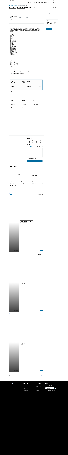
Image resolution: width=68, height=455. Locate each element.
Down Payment (23, 181)
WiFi (33, 103)
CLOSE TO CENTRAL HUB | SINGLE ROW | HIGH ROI (28, 221)
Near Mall (23, 99)
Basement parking (13, 101)
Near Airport (12, 107)
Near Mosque (24, 101)
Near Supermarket (24, 103)
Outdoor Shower (24, 104)
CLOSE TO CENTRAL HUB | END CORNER (26, 281)
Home (28, 2)
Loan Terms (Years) (13, 185)
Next (40, 376)
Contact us (54, 2)
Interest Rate (34, 181)
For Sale (31, 2)
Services (45, 2)
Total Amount (12, 181)
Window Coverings (35, 104)
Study (33, 100)
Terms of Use (29, 159)
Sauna (22, 107)
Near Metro (23, 100)
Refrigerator (23, 105)
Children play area (13, 103)
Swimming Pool (35, 101)
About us (49, 2)
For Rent (35, 2)
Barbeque (12, 100)
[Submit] (55, 388)
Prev (12, 376)
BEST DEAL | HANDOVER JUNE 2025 (25, 341)
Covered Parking (13, 104)
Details (41, 250)
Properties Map (40, 2)
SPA (33, 99)
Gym (11, 105)
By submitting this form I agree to (32, 159)
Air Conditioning (13, 99)
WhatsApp (52, 31)
